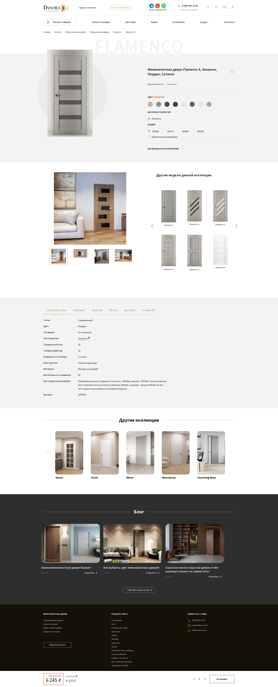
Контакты (229, 22)
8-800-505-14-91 (190, 5)
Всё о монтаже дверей (121, 662)
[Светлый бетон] (158, 104)
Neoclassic (169, 478)
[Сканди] (183, 104)
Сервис (203, 22)
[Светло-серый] (150, 104)
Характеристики (56, 310)
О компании (178, 22)
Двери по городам (51, 631)
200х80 (185, 131)
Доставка (131, 22)
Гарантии (115, 643)
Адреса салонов (87, 7)
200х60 (155, 131)
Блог (113, 624)
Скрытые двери (50, 624)
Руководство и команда (122, 650)
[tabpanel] (69, 458)
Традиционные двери (53, 620)
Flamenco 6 (220, 267)
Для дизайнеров (118, 654)
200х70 (170, 131)
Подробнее (89, 572)
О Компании (116, 620)
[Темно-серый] (175, 104)
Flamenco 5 (194, 224)
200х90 (200, 131)
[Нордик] (200, 104)
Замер (114, 635)
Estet (94, 478)
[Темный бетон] (167, 104)
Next (231, 453)
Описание (79, 310)
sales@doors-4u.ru (200, 625)
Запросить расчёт (57, 644)
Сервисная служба (119, 665)
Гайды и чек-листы (119, 658)
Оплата (113, 310)
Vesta (59, 478)
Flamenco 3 (194, 270)
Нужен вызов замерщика (165, 137)
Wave (130, 478)
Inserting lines (206, 478)
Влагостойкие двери (52, 628)
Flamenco (168, 225)
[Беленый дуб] (209, 104)
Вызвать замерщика (120, 7)
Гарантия (97, 310)
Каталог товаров (61, 22)
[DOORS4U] (55, 5)
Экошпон (156, 118)
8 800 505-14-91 (198, 620)
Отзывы (147, 310)
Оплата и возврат (101, 22)
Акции (154, 22)
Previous (47, 452)
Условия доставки (119, 628)
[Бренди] (192, 104)
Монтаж (114, 639)
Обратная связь (199, 630)
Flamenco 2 (169, 269)
